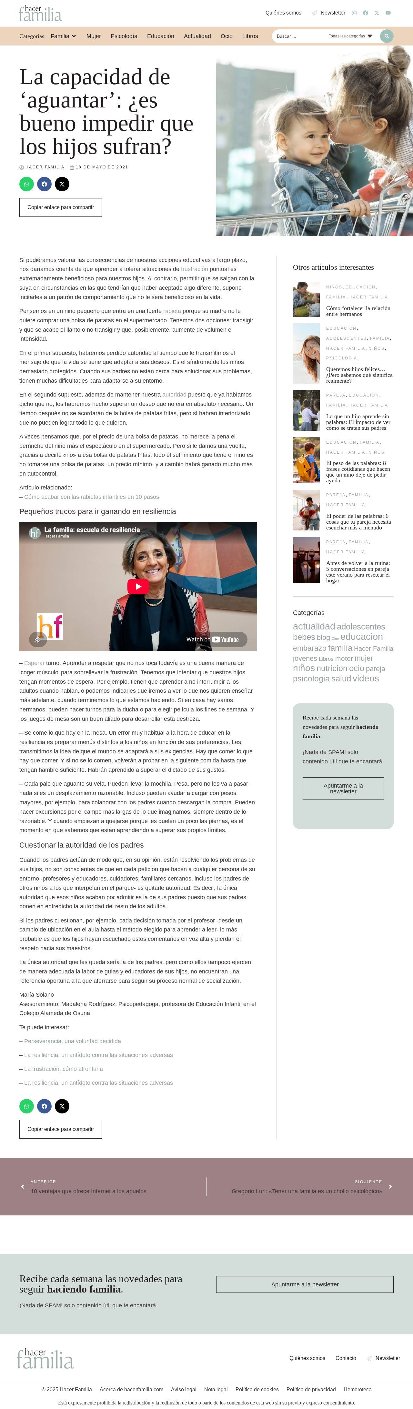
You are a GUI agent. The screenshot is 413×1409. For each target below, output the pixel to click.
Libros (326, 659)
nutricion (332, 668)
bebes (304, 636)
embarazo (310, 648)
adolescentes (346, 338)
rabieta (172, 311)
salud (341, 678)
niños (334, 287)
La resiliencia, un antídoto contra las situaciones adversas (98, 1055)
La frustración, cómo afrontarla (63, 1069)
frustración (194, 269)
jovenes (305, 658)
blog (323, 637)
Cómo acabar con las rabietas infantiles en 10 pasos (91, 497)
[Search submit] (387, 36)
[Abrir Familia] (74, 36)
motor (344, 658)
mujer (364, 658)
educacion (361, 287)
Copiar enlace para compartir (60, 207)
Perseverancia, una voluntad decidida (72, 1041)
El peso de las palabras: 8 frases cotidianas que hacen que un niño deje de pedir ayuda (358, 472)
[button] (26, 184)
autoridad (174, 394)
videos (366, 678)
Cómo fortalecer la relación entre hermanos (358, 311)
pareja (336, 395)
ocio (356, 668)
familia (336, 297)
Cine (335, 638)
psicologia (341, 358)
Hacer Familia (368, 297)
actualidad (314, 626)
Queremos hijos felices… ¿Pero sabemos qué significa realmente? (359, 375)
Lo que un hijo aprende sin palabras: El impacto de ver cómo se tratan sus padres (358, 422)
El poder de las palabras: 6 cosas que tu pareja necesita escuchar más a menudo (358, 522)
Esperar (34, 663)
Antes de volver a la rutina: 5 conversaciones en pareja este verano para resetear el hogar (358, 572)
